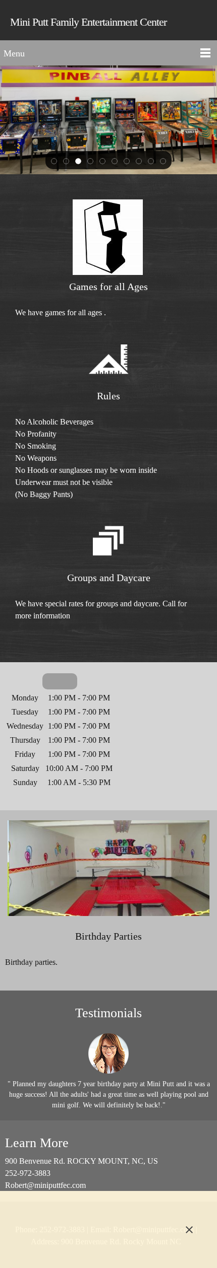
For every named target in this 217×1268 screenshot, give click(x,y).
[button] (54, 161)
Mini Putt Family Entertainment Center (88, 22)
